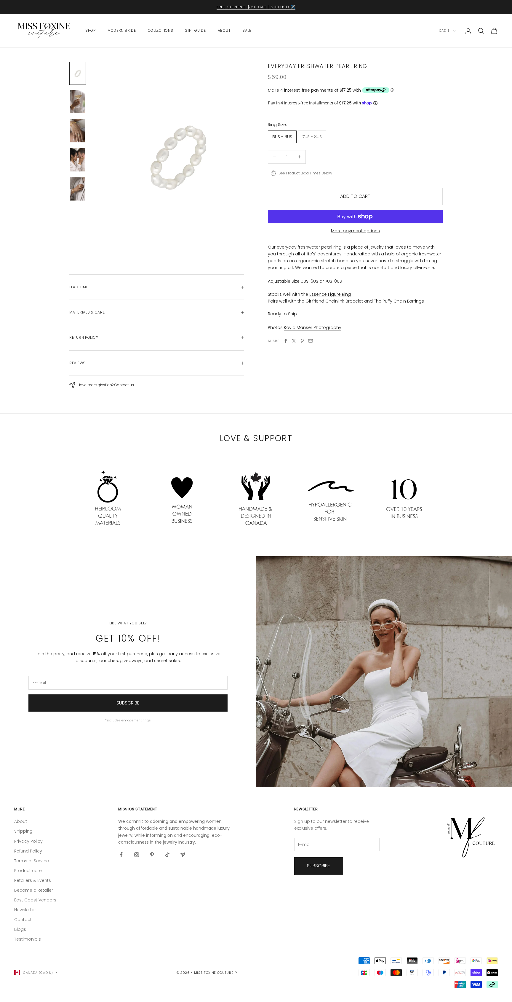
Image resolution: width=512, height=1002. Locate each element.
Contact (23, 920)
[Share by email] (310, 340)
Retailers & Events (32, 880)
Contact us (124, 384)
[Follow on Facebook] (121, 855)
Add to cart (355, 196)
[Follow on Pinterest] (152, 855)
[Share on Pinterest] (302, 340)
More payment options (355, 231)
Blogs (20, 929)
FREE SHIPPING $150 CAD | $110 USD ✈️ (256, 7)
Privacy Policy (28, 841)
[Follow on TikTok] (167, 855)
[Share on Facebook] (285, 340)
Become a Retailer (33, 890)
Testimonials (27, 939)
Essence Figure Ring (330, 294)
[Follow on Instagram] (137, 855)
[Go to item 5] (77, 189)
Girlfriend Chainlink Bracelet (334, 301)
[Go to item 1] (77, 73)
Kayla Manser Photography (312, 327)
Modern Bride (122, 30)
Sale (246, 30)
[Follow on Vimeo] (183, 855)
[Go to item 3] (77, 131)
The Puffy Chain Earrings (399, 301)
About (224, 30)
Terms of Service (31, 861)
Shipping (23, 831)
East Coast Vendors (35, 900)
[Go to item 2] (77, 102)
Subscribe (128, 702)
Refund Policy (28, 851)
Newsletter (25, 910)
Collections (160, 30)
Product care (28, 871)
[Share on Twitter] (294, 340)
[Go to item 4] (77, 160)
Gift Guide (195, 30)
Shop (90, 30)
